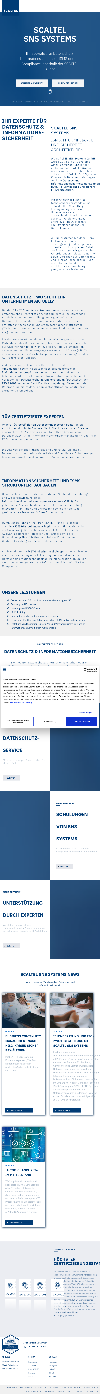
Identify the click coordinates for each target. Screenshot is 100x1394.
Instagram (53, 1365)
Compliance (50, 1392)
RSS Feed (94, 1392)
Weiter (11, 778)
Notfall (70, 1392)
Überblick (17, 102)
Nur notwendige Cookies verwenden (18, 721)
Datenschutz (31, 102)
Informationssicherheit (52, 102)
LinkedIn (52, 1369)
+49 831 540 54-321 (36, 1346)
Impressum (12, 1387)
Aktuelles (32, 1365)
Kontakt (61, 1392)
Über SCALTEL (34, 1369)
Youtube (52, 1376)
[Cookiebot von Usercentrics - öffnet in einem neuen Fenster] (85, 670)
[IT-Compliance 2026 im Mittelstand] (23, 1144)
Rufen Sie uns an (68, 83)
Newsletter (82, 1392)
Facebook (53, 1362)
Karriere (31, 1373)
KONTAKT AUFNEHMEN (32, 83)
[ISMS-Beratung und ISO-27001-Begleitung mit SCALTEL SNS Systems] (71, 1010)
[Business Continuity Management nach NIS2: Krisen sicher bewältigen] (23, 1010)
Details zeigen (85, 712)
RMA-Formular (75, 1387)
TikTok (51, 1373)
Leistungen (32, 1362)
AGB (64, 1387)
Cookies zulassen (82, 721)
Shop (30, 1376)
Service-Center (91, 1387)
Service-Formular (34, 1392)
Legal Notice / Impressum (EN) (33, 1387)
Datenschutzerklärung (21, 702)
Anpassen (48, 721)
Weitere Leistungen (78, 102)
